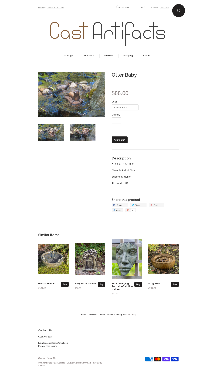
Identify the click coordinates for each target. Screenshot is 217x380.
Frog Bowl (154, 283)
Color (114, 101)
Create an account (55, 7)
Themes (88, 55)
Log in (41, 7)
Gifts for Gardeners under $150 (112, 314)
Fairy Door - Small (85, 283)
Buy (65, 284)
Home (83, 314)
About (146, 55)
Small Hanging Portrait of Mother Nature (122, 286)
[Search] (142, 7)
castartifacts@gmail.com (56, 342)
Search (41, 358)
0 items (154, 7)
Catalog (67, 55)
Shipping (128, 55)
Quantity (116, 115)
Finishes (108, 55)
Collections (92, 314)
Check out (164, 7)
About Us (51, 358)
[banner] (108, 31)
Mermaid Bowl (46, 283)
